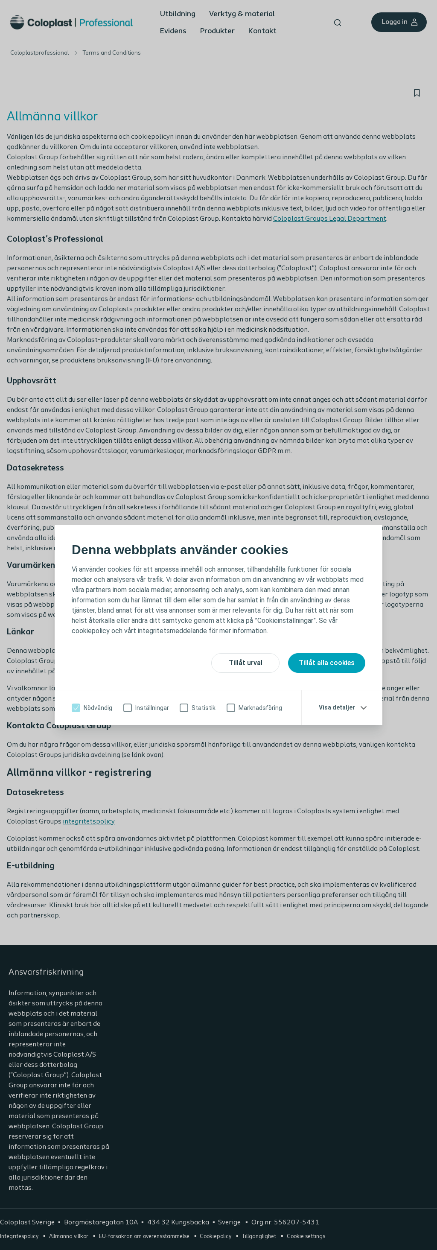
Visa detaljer (337, 707)
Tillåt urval (245, 663)
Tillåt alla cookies (327, 663)
